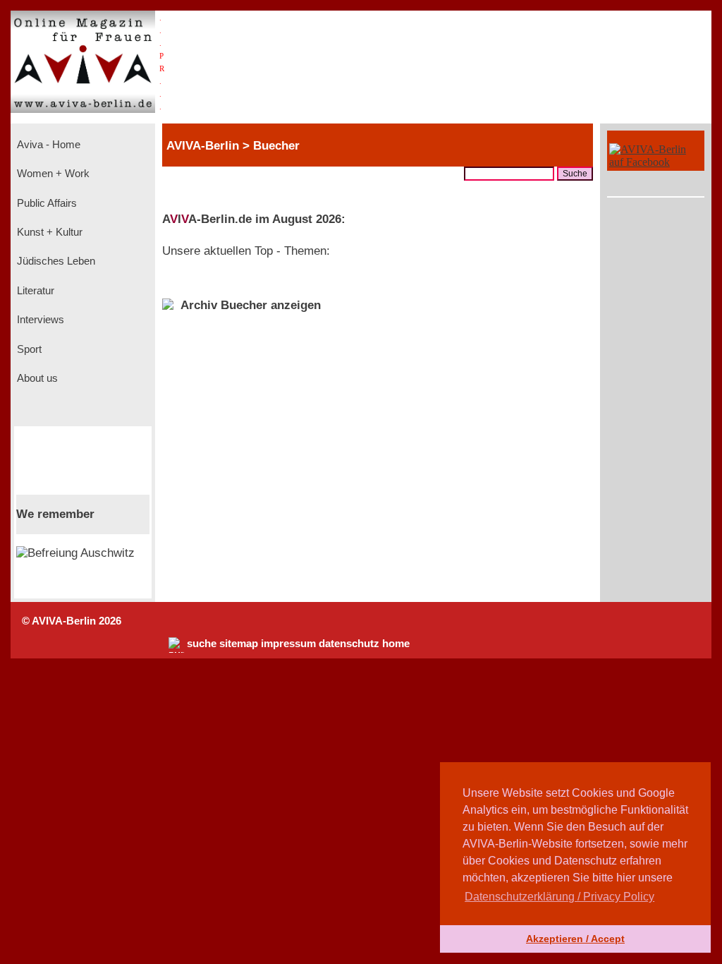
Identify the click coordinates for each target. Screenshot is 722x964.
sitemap (238, 643)
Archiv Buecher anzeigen (250, 305)
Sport (28, 349)
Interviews (39, 319)
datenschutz (349, 643)
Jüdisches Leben (54, 261)
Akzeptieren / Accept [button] (575, 938)
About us (36, 378)
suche (201, 643)
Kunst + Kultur (48, 232)
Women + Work (52, 173)
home (396, 643)
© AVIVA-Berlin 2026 (71, 621)
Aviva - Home (47, 144)
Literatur (34, 290)
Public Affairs (45, 203)
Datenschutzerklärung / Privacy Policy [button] (559, 897)
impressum (288, 643)
